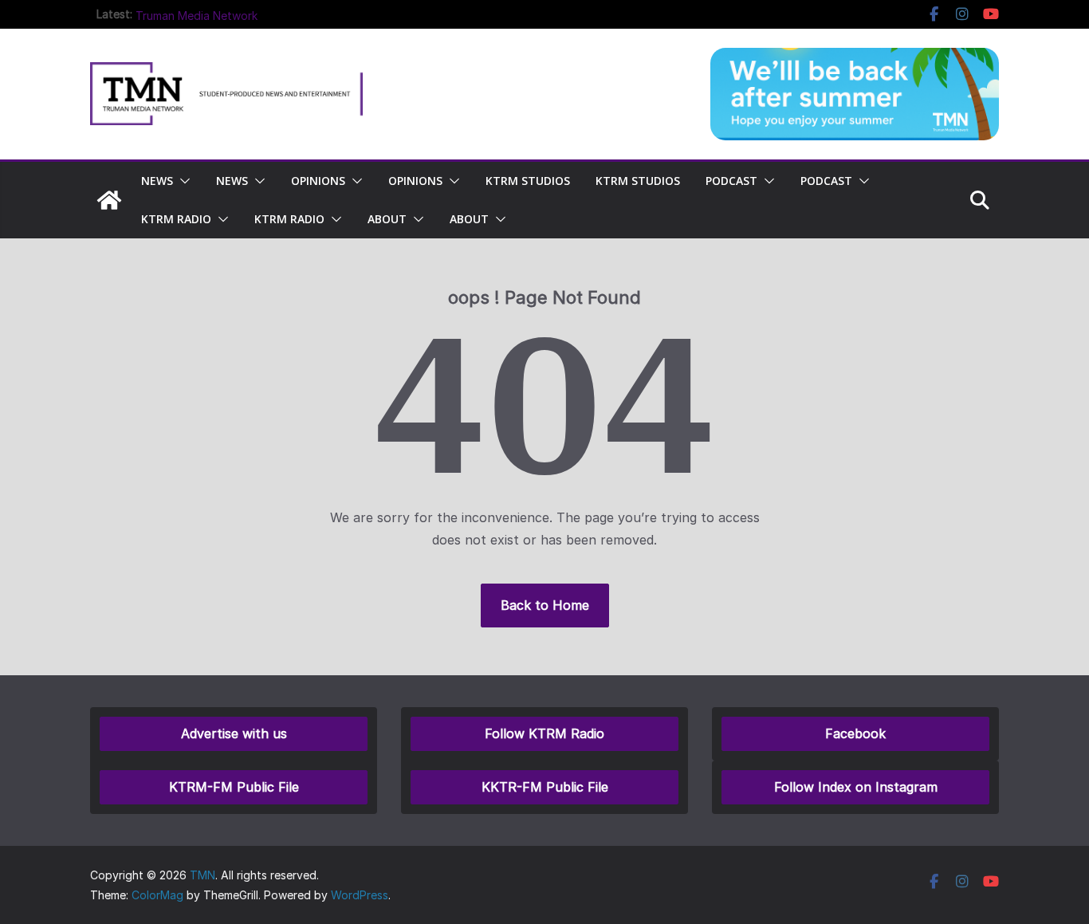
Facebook (855, 733)
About (387, 218)
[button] (182, 181)
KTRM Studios (528, 180)
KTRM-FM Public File (234, 787)
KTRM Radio (176, 218)
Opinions (318, 180)
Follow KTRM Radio (544, 733)
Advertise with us (234, 733)
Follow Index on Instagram (856, 787)
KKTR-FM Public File (545, 787)
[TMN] (109, 200)
